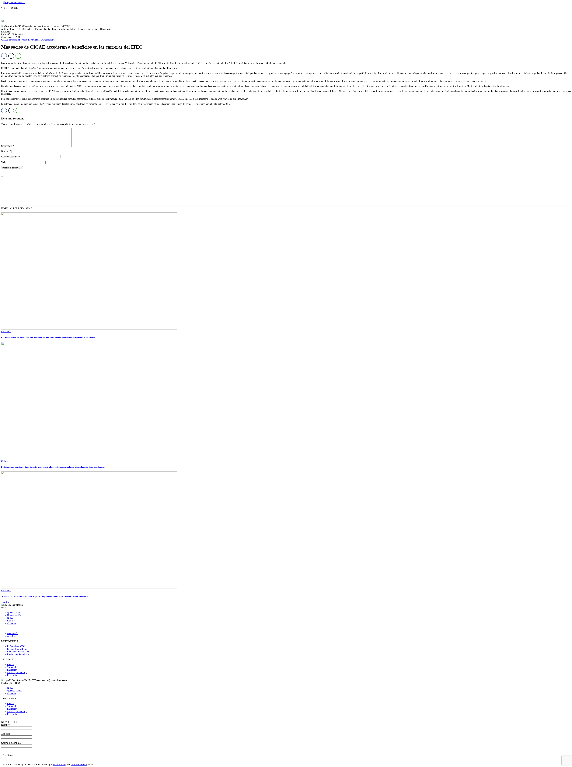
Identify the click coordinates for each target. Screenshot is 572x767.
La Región (12, 670)
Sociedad (11, 667)
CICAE (4, 39)
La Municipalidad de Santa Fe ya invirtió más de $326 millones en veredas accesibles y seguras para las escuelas (48, 337)
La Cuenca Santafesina (18, 651)
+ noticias (5, 602)
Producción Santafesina (18, 654)
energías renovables (18, 39)
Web (3, 162)
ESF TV (11, 620)
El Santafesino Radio (17, 649)
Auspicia (11, 636)
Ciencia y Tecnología (17, 672)
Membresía (12, 633)
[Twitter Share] (11, 56)
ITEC (41, 39)
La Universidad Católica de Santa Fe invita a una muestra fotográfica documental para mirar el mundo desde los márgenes (53, 467)
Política (10, 664)
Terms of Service (79, 764)
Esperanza (33, 39)
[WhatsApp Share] (18, 56)
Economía (12, 675)
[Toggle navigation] (26, 3)
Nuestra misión (14, 615)
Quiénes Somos (14, 612)
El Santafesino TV (16, 646)
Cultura (4, 461)
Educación (6, 331)
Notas (10, 618)
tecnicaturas (49, 39)
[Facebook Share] (4, 56)
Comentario (7, 146)
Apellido (5, 734)
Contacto (11, 623)
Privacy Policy (59, 764)
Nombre (6, 151)
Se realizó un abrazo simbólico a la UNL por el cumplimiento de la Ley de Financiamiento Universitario (44, 596)
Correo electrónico (10, 156)
